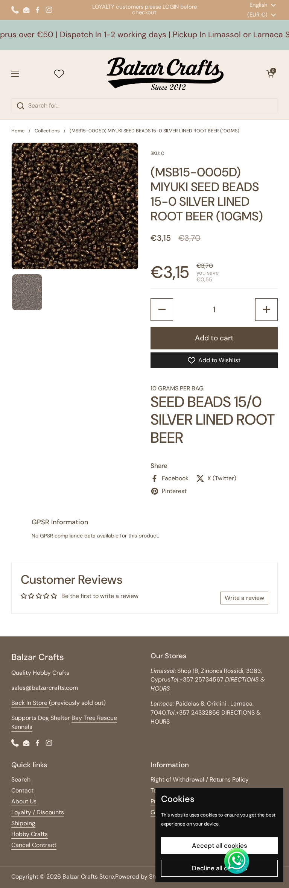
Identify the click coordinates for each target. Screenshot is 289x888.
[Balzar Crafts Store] (165, 74)
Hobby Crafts (29, 834)
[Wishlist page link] (59, 74)
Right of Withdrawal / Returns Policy (200, 779)
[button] (270, 73)
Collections (47, 131)
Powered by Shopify (142, 876)
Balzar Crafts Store (88, 876)
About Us (24, 801)
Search (20, 779)
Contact (22, 790)
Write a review (244, 598)
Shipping (23, 823)
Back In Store (30, 703)
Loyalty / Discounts (37, 812)
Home (17, 131)
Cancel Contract (33, 845)
